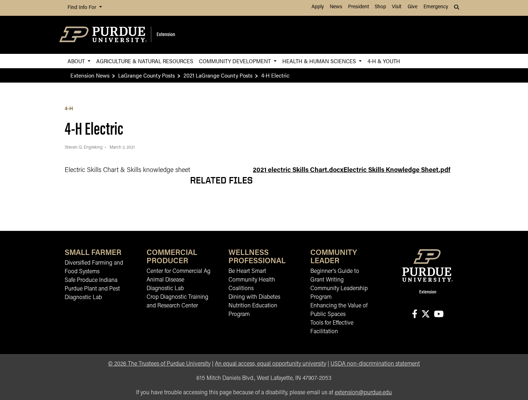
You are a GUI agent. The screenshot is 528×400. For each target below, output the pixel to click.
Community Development (235, 61)
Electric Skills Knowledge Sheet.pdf (396, 170)
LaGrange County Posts (146, 75)
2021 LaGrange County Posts (218, 75)
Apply (317, 7)
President (358, 7)
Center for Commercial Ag (178, 271)
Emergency (435, 7)
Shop (380, 7)
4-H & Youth (383, 61)
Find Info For (83, 7)
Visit (396, 7)
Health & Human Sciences (319, 61)
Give (412, 7)
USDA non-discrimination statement (375, 364)
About (77, 61)
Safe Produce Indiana (91, 280)
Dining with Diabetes (254, 297)
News (336, 7)
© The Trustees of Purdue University (159, 364)
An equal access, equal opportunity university (270, 364)
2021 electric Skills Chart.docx (298, 170)
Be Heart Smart (247, 271)
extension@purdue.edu (363, 393)
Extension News (90, 75)
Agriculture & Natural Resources (144, 61)
